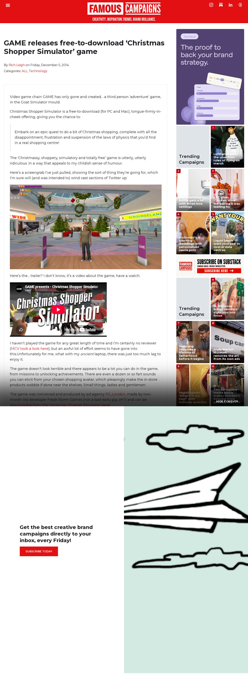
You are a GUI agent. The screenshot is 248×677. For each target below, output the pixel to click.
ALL (24, 71)
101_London (115, 394)
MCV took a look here (29, 349)
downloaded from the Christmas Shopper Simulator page (60, 405)
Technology (38, 71)
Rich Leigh (17, 65)
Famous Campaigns (124, 11)
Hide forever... (228, 401)
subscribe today (39, 551)
